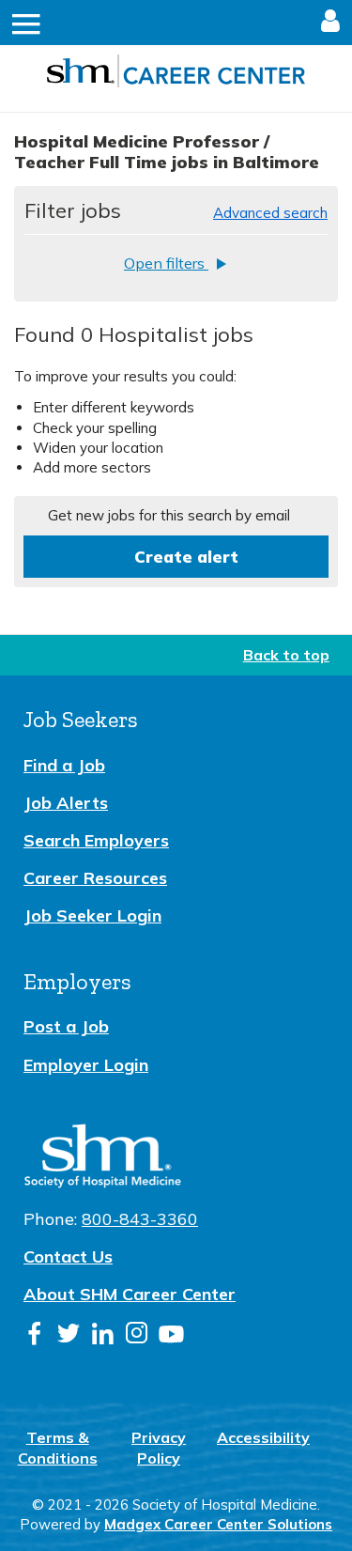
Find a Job (64, 765)
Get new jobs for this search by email (169, 515)
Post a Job (66, 1026)
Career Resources (95, 878)
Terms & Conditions (58, 1447)
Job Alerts (65, 803)
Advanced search (270, 213)
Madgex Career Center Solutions (218, 1524)
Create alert (186, 556)
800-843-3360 (140, 1219)
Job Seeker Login (92, 915)
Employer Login (85, 1065)
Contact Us (68, 1256)
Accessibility (263, 1437)
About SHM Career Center (129, 1294)
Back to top (286, 654)
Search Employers (96, 840)
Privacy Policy (158, 1447)
